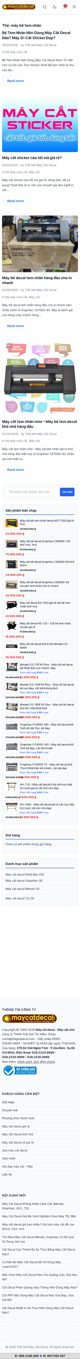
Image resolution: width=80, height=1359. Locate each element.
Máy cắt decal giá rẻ (16, 1126)
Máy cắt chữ (65, 1029)
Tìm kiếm (67, 492)
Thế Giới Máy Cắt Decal (40, 45)
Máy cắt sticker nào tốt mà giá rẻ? (32, 158)
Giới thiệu (8, 1102)
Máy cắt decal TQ (18, 898)
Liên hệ (7, 1174)
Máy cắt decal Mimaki (20, 888)
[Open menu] (74, 7)
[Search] (44, 7)
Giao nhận (8, 1158)
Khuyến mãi (10, 1110)
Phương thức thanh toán (18, 1118)
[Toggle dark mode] (54, 7)
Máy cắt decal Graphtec (22, 880)
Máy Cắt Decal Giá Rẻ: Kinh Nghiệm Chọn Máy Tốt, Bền (39, 1216)
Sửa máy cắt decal (14, 1150)
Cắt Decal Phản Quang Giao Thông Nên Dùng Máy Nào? (40, 1287)
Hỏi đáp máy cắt (16, 52)
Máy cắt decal (45, 1029)
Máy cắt (34, 172)
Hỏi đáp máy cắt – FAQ (17, 1166)
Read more (15, 81)
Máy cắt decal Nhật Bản (22, 874)
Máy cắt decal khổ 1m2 (17, 1134)
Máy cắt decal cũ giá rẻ (18, 1142)
